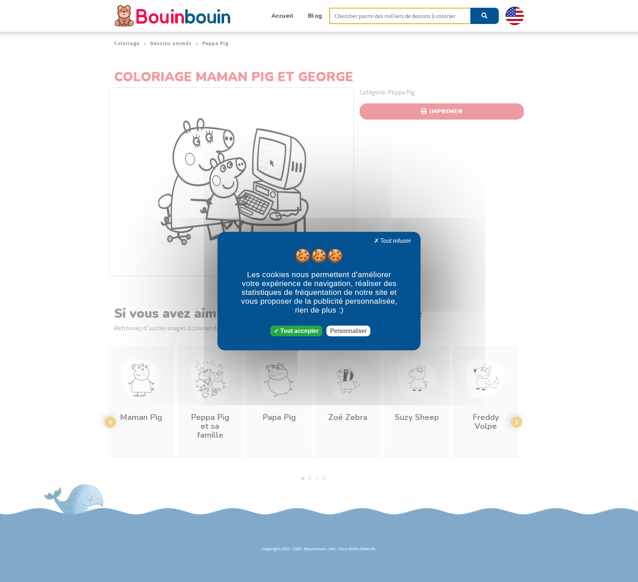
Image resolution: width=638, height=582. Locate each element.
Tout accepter (299, 331)
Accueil (282, 15)
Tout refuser (395, 241)
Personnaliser (348, 331)
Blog (315, 15)
